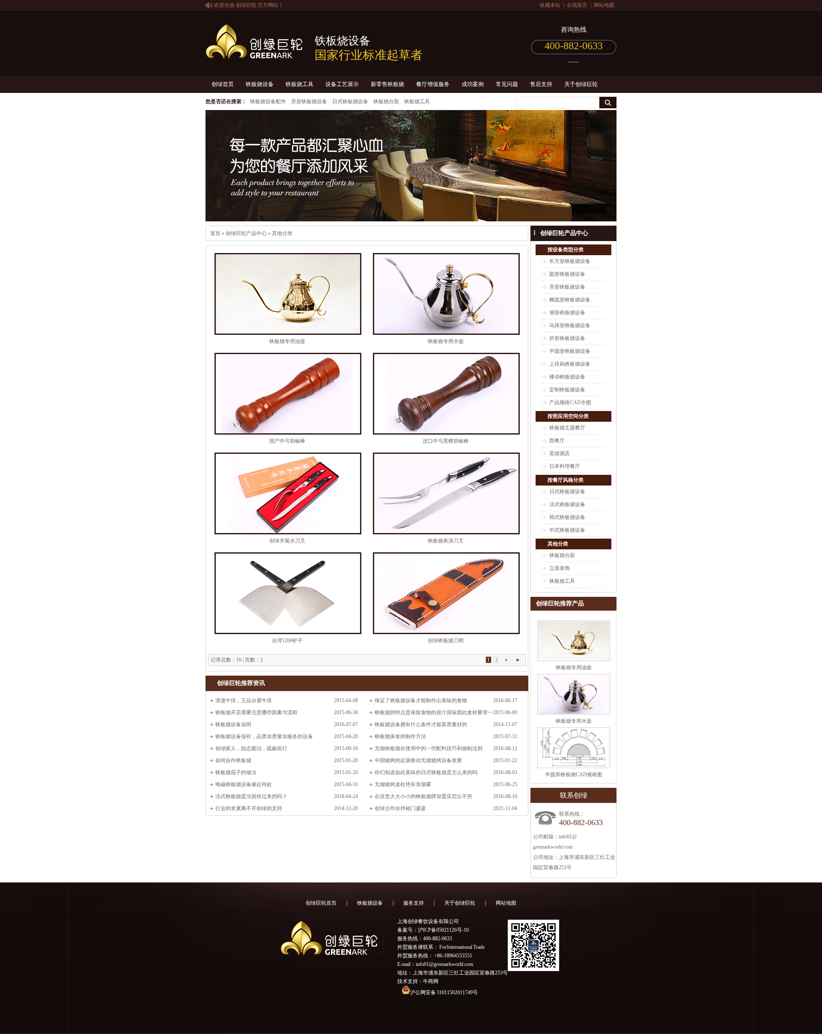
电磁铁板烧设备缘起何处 (243, 784)
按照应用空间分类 (568, 416)
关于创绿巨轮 (581, 84)
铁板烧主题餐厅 (567, 428)
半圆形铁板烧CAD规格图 (573, 775)
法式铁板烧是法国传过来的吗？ (251, 796)
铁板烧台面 (386, 101)
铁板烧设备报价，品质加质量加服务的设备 (264, 736)
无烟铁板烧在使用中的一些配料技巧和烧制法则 (428, 748)
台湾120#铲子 (287, 641)
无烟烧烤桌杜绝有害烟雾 (403, 784)
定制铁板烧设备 (567, 390)
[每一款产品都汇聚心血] (411, 165)
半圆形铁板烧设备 (569, 351)
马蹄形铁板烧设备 (569, 325)
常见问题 (507, 84)
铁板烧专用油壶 (287, 341)
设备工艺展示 (342, 84)
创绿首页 (222, 84)
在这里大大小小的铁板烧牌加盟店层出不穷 (423, 796)
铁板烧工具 (299, 84)
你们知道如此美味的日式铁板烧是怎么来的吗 (426, 772)
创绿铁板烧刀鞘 (446, 641)
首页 (215, 233)
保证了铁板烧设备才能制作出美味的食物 (421, 700)
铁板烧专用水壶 (446, 341)
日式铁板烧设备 (350, 101)
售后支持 (541, 84)
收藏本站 (550, 5)
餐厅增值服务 (433, 84)
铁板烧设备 (260, 84)
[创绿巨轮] (258, 54)
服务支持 (413, 903)
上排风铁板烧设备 (569, 364)
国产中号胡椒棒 (287, 441)
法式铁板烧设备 (567, 504)
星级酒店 (559, 453)
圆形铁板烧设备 (567, 274)
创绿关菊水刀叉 (287, 541)
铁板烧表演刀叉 (446, 541)
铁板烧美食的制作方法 (400, 736)
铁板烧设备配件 (268, 101)
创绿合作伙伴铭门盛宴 (400, 808)
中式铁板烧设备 (567, 530)
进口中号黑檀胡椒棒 (446, 441)
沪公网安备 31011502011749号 (444, 992)
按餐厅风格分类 (566, 480)
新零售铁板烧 (387, 84)
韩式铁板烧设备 (567, 517)
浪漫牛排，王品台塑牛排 (243, 700)
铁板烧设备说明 (233, 724)
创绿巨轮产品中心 (246, 233)
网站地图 (604, 5)
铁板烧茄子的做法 (235, 772)
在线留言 (577, 5)
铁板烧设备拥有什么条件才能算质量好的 (421, 724)
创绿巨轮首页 (321, 903)
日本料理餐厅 (564, 466)
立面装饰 (559, 568)
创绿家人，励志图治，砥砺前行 (251, 748)
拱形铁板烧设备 (567, 338)
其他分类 (282, 233)
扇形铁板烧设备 (567, 313)
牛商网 (430, 981)
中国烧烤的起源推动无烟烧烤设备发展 (418, 760)
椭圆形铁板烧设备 (569, 300)
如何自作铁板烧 (233, 760)
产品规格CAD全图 (570, 402)
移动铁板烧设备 (567, 377)
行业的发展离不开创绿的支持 (248, 808)
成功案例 (473, 84)
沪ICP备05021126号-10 (443, 930)
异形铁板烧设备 (309, 101)
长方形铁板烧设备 (569, 261)
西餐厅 (557, 441)
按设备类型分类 (566, 250)
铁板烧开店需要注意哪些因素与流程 (256, 712)
